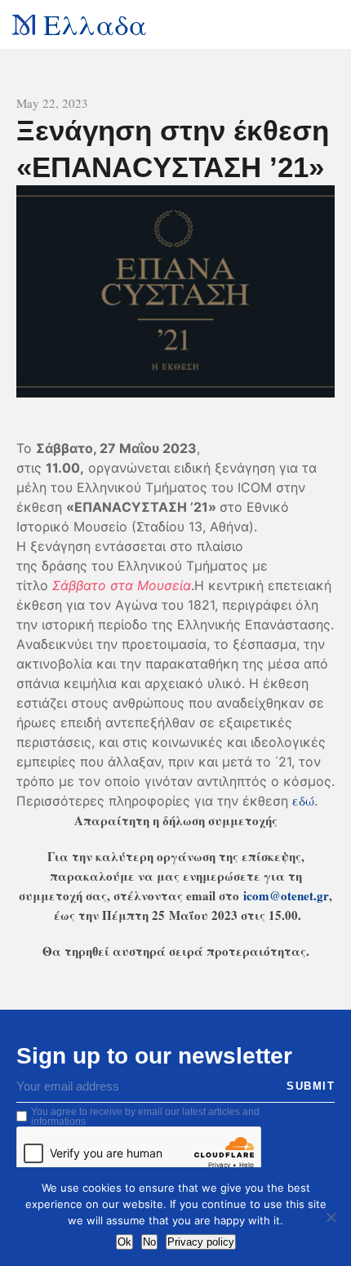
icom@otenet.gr (286, 895)
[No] (330, 1217)
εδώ (303, 800)
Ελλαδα (95, 24)
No (149, 1242)
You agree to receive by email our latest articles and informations (145, 1116)
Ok (124, 1242)
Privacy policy (200, 1242)
